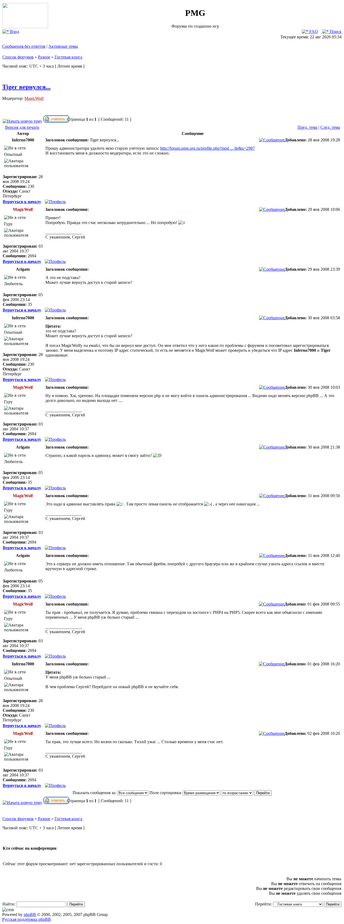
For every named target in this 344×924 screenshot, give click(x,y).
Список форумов (18, 57)
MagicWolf (34, 98)
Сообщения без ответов (23, 46)
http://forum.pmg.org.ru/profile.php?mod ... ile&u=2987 (207, 148)
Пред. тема (307, 127)
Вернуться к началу (22, 201)
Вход (14, 31)
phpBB (30, 914)
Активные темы (63, 46)
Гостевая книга (68, 57)
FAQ (313, 31)
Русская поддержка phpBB (26, 919)
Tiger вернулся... (26, 86)
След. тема (330, 127)
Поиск (335, 31)
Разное (44, 57)
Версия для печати (22, 127)
